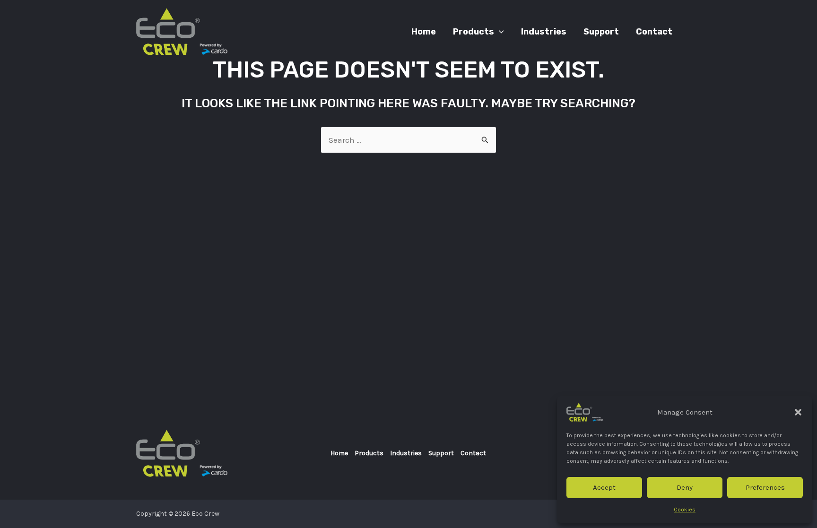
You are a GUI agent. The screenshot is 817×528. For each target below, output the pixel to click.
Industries (406, 453)
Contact (473, 453)
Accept (604, 487)
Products (369, 453)
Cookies (684, 509)
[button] (798, 412)
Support (441, 453)
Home (339, 453)
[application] (499, 32)
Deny (685, 487)
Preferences (765, 487)
